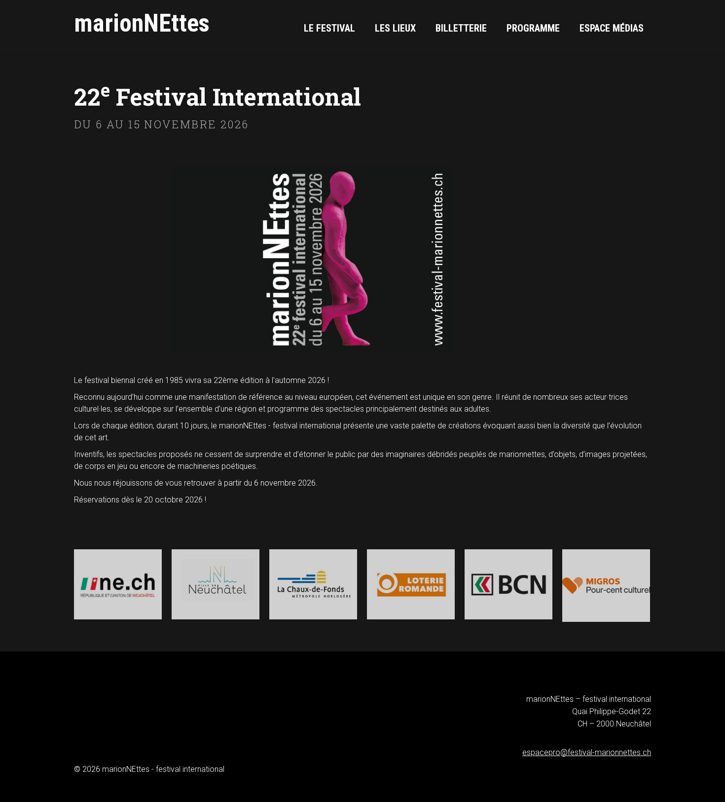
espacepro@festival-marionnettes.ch (586, 752)
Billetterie (461, 28)
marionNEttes (142, 23)
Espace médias (612, 28)
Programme (533, 28)
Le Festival (329, 28)
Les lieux (395, 28)
